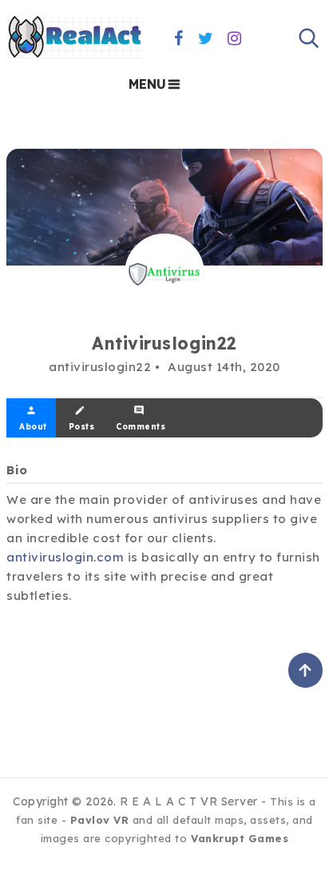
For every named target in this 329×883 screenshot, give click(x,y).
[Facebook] (179, 38)
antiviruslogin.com (65, 557)
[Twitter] (206, 38)
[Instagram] (235, 38)
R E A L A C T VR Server (189, 801)
